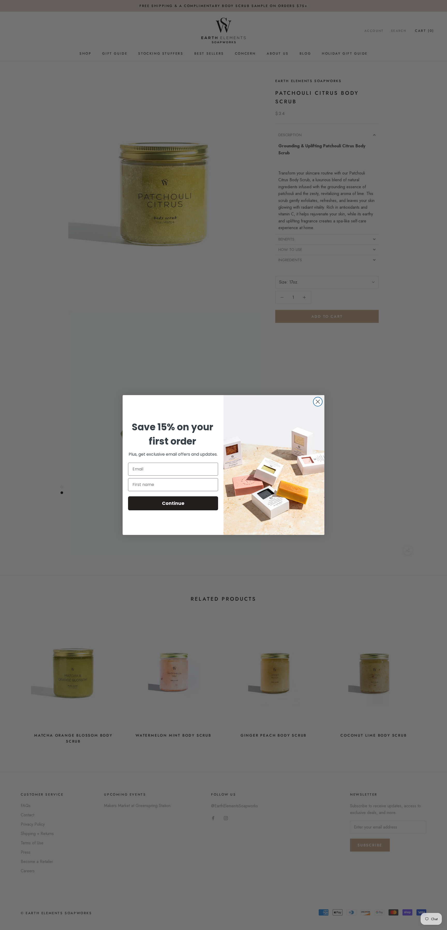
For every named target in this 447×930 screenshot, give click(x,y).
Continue (173, 503)
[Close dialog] (317, 401)
